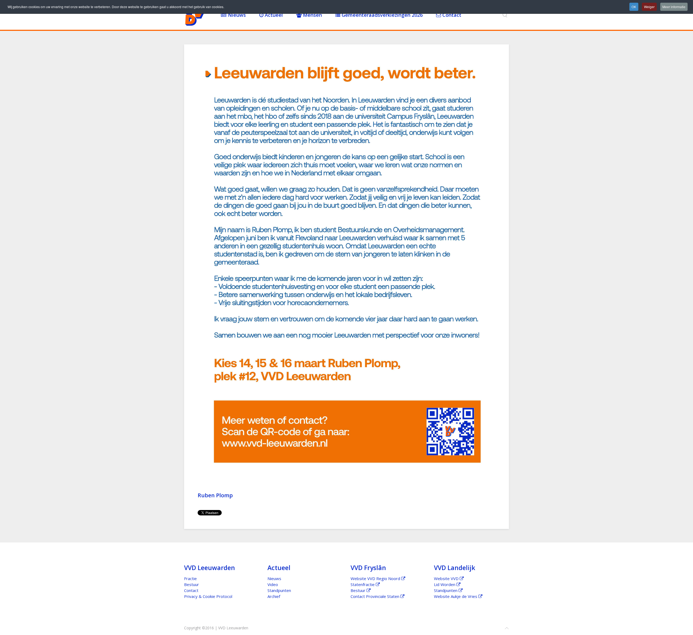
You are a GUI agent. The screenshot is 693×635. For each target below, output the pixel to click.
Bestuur (191, 584)
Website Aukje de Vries (456, 596)
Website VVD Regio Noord (376, 578)
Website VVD (447, 578)
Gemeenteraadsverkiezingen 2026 (381, 15)
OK (634, 6)
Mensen (312, 15)
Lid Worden (445, 584)
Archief (273, 596)
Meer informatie (673, 6)
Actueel (273, 15)
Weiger (649, 6)
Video (272, 584)
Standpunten (279, 590)
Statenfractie (363, 584)
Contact (451, 15)
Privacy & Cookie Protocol (208, 596)
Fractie (190, 578)
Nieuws (236, 15)
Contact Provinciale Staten (375, 596)
